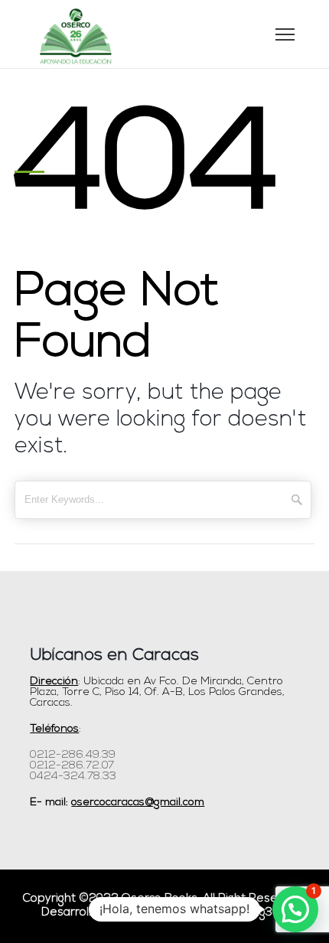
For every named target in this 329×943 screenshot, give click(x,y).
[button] (295, 909)
